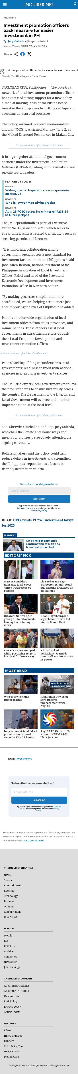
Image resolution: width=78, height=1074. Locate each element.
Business (9, 901)
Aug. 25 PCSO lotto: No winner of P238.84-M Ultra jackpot (37, 213)
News (7, 875)
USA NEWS (11, 917)
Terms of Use (23, 508)
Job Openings (12, 967)
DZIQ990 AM (11, 1051)
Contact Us (10, 956)
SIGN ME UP (39, 499)
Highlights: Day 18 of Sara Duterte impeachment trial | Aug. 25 (54, 701)
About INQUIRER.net (16, 985)
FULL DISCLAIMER (33, 840)
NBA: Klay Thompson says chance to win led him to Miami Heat (55, 619)
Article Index (12, 1012)
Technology (11, 896)
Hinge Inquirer (13, 1035)
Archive (8, 951)
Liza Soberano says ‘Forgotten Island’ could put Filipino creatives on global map (56, 586)
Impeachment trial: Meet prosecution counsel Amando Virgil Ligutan (20, 734)
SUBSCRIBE (39, 800)
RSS (6, 940)
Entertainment (13, 885)
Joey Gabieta (16, 41)
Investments (24, 758)
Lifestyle (9, 890)
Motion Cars (11, 1056)
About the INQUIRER (16, 991)
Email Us (9, 946)
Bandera (9, 1041)
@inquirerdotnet (37, 41)
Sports (8, 880)
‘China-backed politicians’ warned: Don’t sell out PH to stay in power (56, 655)
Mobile (8, 935)
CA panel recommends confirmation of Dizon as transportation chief (43, 544)
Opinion (9, 906)
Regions (9, 17)
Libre (7, 1030)
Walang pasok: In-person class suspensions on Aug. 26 (37, 191)
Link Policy (10, 1001)
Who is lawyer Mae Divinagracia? (30, 202)
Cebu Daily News (14, 1046)
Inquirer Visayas (11, 45)
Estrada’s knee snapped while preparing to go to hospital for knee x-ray (20, 653)
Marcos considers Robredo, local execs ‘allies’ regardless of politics (18, 586)
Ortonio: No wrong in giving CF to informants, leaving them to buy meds (20, 620)
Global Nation (12, 911)
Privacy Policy (40, 510)
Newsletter (10, 961)
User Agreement (13, 996)
